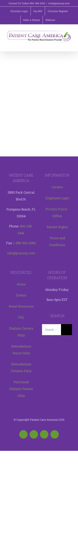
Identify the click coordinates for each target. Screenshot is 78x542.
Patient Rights (57, 227)
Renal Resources (21, 306)
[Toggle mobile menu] (70, 44)
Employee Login (57, 198)
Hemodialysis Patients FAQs (21, 367)
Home (21, 284)
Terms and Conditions (57, 241)
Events (21, 295)
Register (53, 136)
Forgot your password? (39, 148)
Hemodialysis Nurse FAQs (21, 349)
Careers (57, 187)
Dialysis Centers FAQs (21, 331)
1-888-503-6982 (24, 243)
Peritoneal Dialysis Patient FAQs (21, 389)
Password (19, 84)
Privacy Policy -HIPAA (57, 212)
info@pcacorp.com (59, 3)
